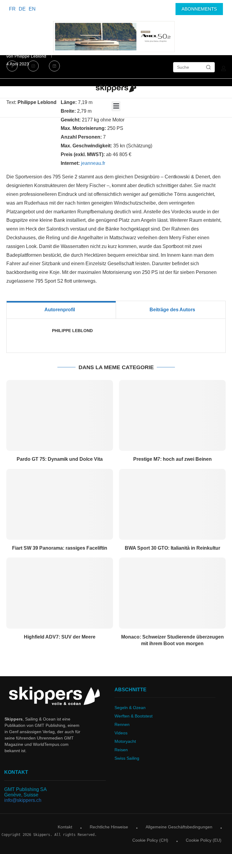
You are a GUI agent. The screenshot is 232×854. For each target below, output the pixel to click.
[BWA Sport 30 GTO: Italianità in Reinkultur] (172, 504)
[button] (116, 106)
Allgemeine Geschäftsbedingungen (179, 826)
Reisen (121, 750)
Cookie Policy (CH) (150, 840)
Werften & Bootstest (133, 716)
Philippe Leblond (72, 330)
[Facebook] (13, 66)
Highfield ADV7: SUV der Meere (59, 636)
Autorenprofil (59, 309)
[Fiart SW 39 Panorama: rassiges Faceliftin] (59, 504)
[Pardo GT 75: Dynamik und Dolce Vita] (59, 415)
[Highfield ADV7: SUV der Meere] (59, 592)
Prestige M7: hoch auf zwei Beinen (172, 459)
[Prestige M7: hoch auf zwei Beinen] (172, 415)
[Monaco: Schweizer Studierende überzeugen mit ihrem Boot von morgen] (172, 592)
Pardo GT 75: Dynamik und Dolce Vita (60, 459)
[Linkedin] (54, 66)
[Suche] (208, 67)
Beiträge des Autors (172, 309)
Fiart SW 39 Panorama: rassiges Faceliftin (59, 548)
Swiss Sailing (126, 758)
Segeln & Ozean (130, 707)
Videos (120, 733)
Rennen (122, 724)
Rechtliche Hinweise (109, 826)
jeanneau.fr (93, 163)
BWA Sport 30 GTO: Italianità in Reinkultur (172, 548)
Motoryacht (125, 741)
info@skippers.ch (22, 800)
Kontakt (65, 826)
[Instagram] (33, 66)
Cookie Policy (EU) (203, 840)
